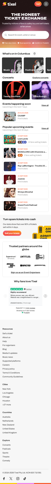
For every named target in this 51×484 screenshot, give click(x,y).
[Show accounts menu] (46, 3)
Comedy (6, 460)
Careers (6, 364)
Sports (5, 452)
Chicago (6, 396)
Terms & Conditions (11, 372)
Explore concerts (41, 77)
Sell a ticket (7, 333)
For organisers (8, 345)
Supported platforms (11, 361)
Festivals (6, 448)
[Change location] (34, 53)
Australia (6, 417)
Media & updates (9, 353)
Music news (7, 357)
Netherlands (7, 420)
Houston (6, 400)
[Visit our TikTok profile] (24, 478)
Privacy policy (8, 368)
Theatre (5, 456)
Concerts (6, 444)
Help (4, 341)
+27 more (6, 404)
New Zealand (8, 424)
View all (45, 105)
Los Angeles (7, 392)
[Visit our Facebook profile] (3, 478)
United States (8, 428)
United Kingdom (9, 432)
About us (6, 337)
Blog (4, 349)
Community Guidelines (12, 376)
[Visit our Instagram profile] (17, 478)
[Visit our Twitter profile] (10, 478)
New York (6, 389)
